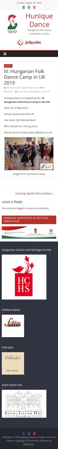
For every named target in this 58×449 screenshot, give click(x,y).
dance (25, 91)
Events (8, 65)
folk (31, 91)
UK (48, 91)
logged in (22, 208)
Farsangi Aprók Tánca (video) (35, 193)
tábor (44, 91)
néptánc (37, 91)
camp (20, 91)
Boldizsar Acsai (32, 87)
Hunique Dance (39, 20)
